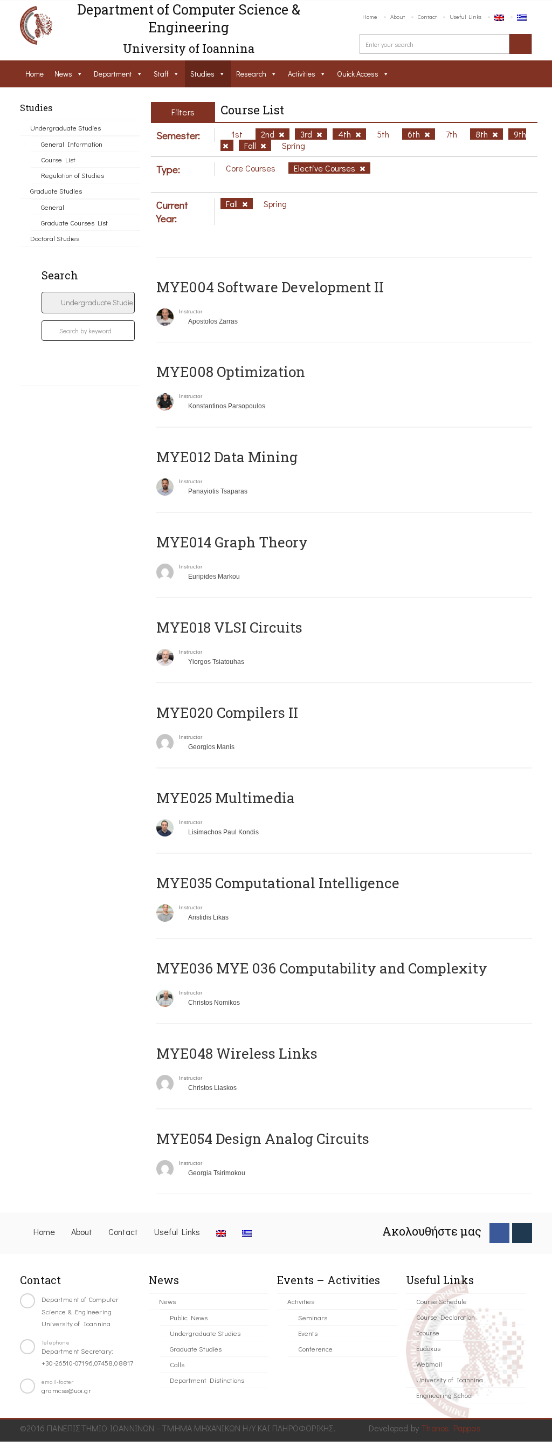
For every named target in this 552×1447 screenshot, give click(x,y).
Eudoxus (428, 1348)
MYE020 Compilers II (227, 712)
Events (308, 1333)
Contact (427, 16)
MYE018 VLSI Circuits (229, 627)
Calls (177, 1364)
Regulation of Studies (72, 175)
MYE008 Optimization (230, 371)
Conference (315, 1348)
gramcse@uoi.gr (66, 1390)
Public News (189, 1317)
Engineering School (444, 1395)
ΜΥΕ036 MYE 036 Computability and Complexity (321, 968)
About (397, 16)
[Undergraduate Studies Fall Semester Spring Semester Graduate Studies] (88, 302)
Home (369, 16)
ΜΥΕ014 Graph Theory (232, 542)
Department (113, 73)
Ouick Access (357, 73)
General (52, 206)
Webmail (429, 1363)
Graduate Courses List (74, 222)
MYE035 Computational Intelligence (277, 883)
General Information (71, 143)
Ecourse (427, 1332)
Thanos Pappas (451, 1428)
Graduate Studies (56, 190)
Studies (202, 73)
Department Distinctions (207, 1379)
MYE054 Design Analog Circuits (262, 1138)
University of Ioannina (449, 1379)
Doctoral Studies (54, 238)
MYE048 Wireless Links (237, 1053)
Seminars (312, 1317)
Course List (58, 159)
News (63, 73)
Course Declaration (445, 1316)
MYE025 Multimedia (225, 797)
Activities (301, 73)
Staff (161, 73)
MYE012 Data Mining (227, 457)
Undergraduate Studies (65, 127)
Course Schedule (441, 1301)
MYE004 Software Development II (270, 287)
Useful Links (465, 16)
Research (251, 73)
